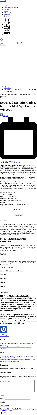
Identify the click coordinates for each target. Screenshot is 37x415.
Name (2, 395)
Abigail (2, 334)
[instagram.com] (7, 31)
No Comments (15, 162)
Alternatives (3, 98)
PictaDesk (3, 1)
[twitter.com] (7, 24)
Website (2, 402)
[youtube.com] (7, 34)
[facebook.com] (7, 21)
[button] (18, 43)
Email (2, 398)
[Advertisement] (18, 65)
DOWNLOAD (18, 215)
